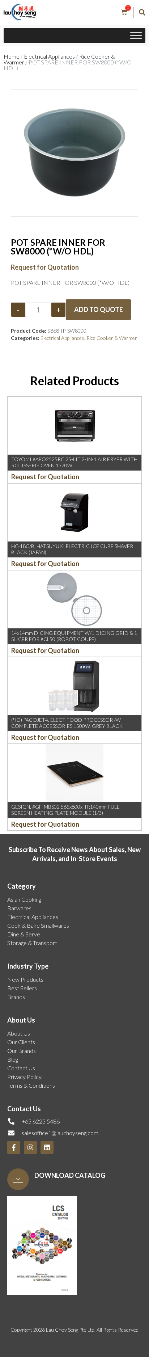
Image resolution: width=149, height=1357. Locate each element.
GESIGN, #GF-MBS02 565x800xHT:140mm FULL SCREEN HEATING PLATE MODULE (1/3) (65, 810)
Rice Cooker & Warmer (111, 338)
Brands (16, 996)
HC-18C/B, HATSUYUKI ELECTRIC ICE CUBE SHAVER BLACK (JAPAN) (72, 549)
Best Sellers (22, 988)
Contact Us (21, 1068)
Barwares (19, 908)
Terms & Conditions (31, 1085)
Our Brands (21, 1050)
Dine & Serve (23, 934)
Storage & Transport (32, 942)
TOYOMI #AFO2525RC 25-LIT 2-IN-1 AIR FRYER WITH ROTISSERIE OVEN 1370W (74, 462)
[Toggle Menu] (136, 35)
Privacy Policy (24, 1076)
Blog (12, 1059)
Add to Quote (98, 309)
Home (12, 56)
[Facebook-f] (13, 1147)
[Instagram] (30, 1147)
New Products (25, 979)
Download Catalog (69, 1175)
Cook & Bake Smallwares (38, 925)
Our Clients (21, 1041)
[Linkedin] (47, 1147)
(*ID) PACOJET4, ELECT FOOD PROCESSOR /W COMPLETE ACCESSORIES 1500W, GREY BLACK (67, 723)
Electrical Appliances (49, 56)
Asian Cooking (24, 899)
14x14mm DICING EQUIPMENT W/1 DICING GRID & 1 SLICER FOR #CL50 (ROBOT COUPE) (74, 636)
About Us (18, 1033)
